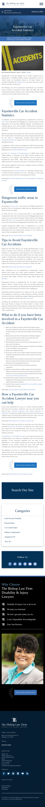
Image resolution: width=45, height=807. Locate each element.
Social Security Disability (12, 518)
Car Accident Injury (11, 528)
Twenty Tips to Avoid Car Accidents (20, 267)
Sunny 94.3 (15, 206)
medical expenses (18, 411)
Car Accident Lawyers (19, 38)
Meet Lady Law (7, 755)
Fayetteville (21, 82)
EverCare (29, 298)
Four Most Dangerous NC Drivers (19, 178)
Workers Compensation (12, 532)
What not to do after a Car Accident (20, 235)
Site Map (5, 789)
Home (9, 38)
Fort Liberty (6, 122)
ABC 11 (11, 220)
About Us (5, 754)
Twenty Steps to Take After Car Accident (22, 389)
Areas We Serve (7, 760)
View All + (8, 541)
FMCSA (4, 278)
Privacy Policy (6, 786)
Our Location (6, 762)
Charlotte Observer (19, 170)
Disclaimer (5, 787)
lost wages (30, 411)
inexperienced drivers (9, 140)
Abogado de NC (9, 537)
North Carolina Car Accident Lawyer (20, 474)
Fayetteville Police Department (16, 375)
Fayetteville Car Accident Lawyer (31, 384)
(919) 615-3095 (6, 745)
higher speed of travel (20, 150)
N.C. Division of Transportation (18, 153)
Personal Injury (9, 523)
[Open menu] (41, 4)
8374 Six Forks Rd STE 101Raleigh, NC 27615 (10, 736)
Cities (29, 38)
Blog (3, 759)
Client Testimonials (8, 757)
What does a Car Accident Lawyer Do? (21, 421)
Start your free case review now (25, 102)
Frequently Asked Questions (11, 765)
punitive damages (16, 426)
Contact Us (5, 764)
